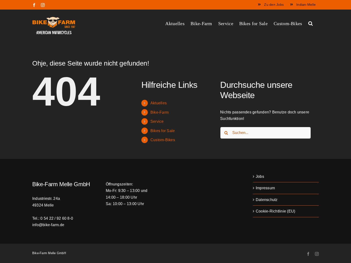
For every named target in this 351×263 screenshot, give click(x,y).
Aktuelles (158, 103)
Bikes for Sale (162, 131)
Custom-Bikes (162, 140)
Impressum (265, 188)
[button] (310, 23)
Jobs (260, 176)
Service (157, 121)
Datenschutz (267, 200)
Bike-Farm (159, 112)
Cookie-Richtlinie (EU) (275, 211)
